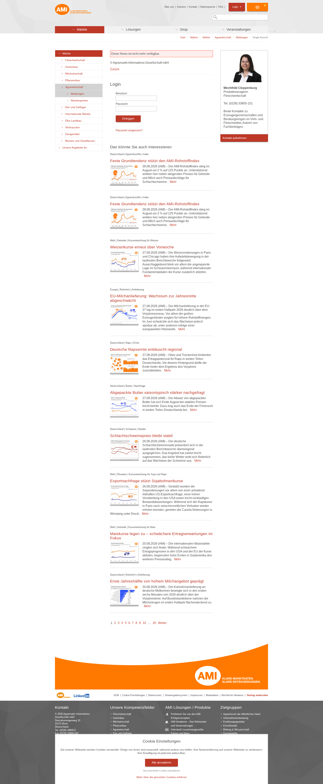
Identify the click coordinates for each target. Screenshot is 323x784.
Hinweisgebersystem (176, 695)
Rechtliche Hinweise (232, 695)
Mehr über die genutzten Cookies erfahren (161, 777)
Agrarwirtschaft (73, 87)
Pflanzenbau (72, 80)
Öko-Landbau (72, 120)
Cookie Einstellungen (133, 695)
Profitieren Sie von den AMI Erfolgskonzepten (186, 716)
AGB (116, 695)
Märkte (66, 53)
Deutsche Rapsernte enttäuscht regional (146, 349)
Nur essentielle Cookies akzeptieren (161, 770)
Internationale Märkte (77, 114)
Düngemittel (71, 134)
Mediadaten (212, 695)
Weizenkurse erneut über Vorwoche (142, 247)
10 (144, 623)
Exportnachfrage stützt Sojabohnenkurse (146, 481)
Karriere (181, 6)
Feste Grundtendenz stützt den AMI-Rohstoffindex (154, 161)
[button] (79, 29)
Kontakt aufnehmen (234, 138)
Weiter (162, 623)
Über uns (169, 6)
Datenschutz (155, 695)
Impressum (196, 695)
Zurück (114, 69)
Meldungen (76, 93)
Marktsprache (207, 6)
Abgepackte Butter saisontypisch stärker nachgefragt (157, 392)
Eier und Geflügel (75, 107)
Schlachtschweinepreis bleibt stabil (141, 435)
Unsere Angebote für (74, 147)
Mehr (172, 181)
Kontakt (193, 6)
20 (154, 623)
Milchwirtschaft (73, 73)
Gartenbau (71, 67)
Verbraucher (72, 127)
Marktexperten (78, 100)
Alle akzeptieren (161, 762)
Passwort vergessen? (129, 130)
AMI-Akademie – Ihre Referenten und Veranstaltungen (188, 723)
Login (235, 6)
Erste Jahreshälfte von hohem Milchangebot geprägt (157, 581)
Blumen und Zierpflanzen (79, 141)
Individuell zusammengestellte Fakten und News (187, 731)
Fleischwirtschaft (74, 60)
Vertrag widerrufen (257, 695)
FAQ (220, 6)
